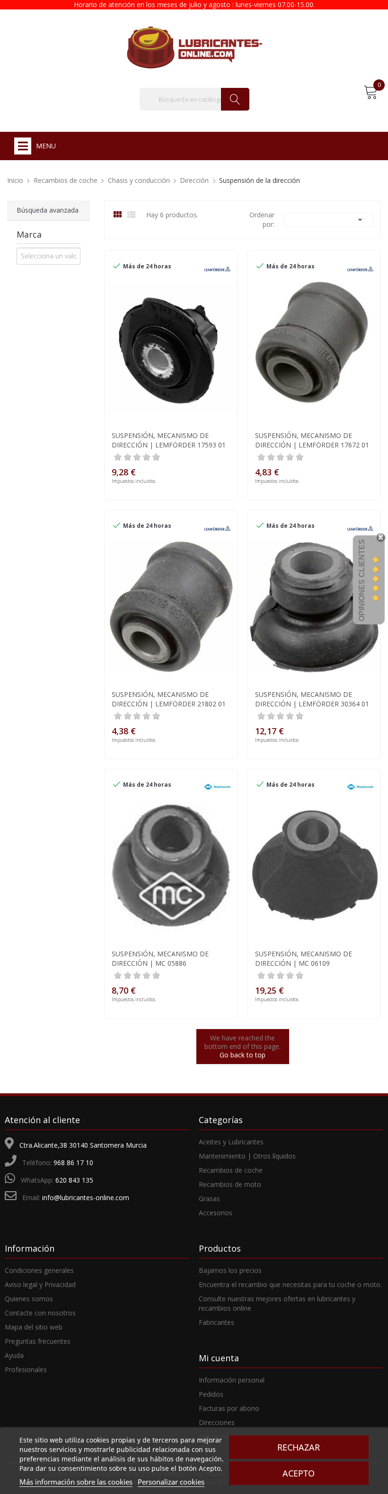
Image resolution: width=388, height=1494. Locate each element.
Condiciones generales (39, 1270)
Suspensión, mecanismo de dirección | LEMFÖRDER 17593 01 (169, 440)
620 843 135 (74, 1180)
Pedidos (211, 1394)
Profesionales (26, 1369)
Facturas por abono (229, 1408)
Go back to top (242, 1054)
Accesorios (215, 1212)
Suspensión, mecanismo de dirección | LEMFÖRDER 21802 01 (169, 699)
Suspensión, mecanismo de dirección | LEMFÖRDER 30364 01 (312, 699)
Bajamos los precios (230, 1270)
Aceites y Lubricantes (231, 1141)
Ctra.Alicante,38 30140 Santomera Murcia (83, 1145)
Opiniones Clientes (362, 580)
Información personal (232, 1379)
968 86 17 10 (73, 1162)
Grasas (209, 1198)
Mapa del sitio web (33, 1326)
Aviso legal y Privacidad (40, 1284)
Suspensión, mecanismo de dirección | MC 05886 (160, 958)
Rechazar (298, 1447)
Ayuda (14, 1355)
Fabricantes (216, 1322)
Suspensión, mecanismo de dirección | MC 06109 (303, 958)
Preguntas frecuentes (38, 1341)
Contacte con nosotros (40, 1312)
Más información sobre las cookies (75, 1481)
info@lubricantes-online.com (85, 1197)
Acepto (298, 1473)
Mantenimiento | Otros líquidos (247, 1155)
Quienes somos (29, 1298)
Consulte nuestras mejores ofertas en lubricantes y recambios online (277, 1303)
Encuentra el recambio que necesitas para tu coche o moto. (290, 1284)
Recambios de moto (230, 1184)
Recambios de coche (231, 1170)
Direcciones (217, 1422)
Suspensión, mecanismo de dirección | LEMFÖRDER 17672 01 (312, 440)
